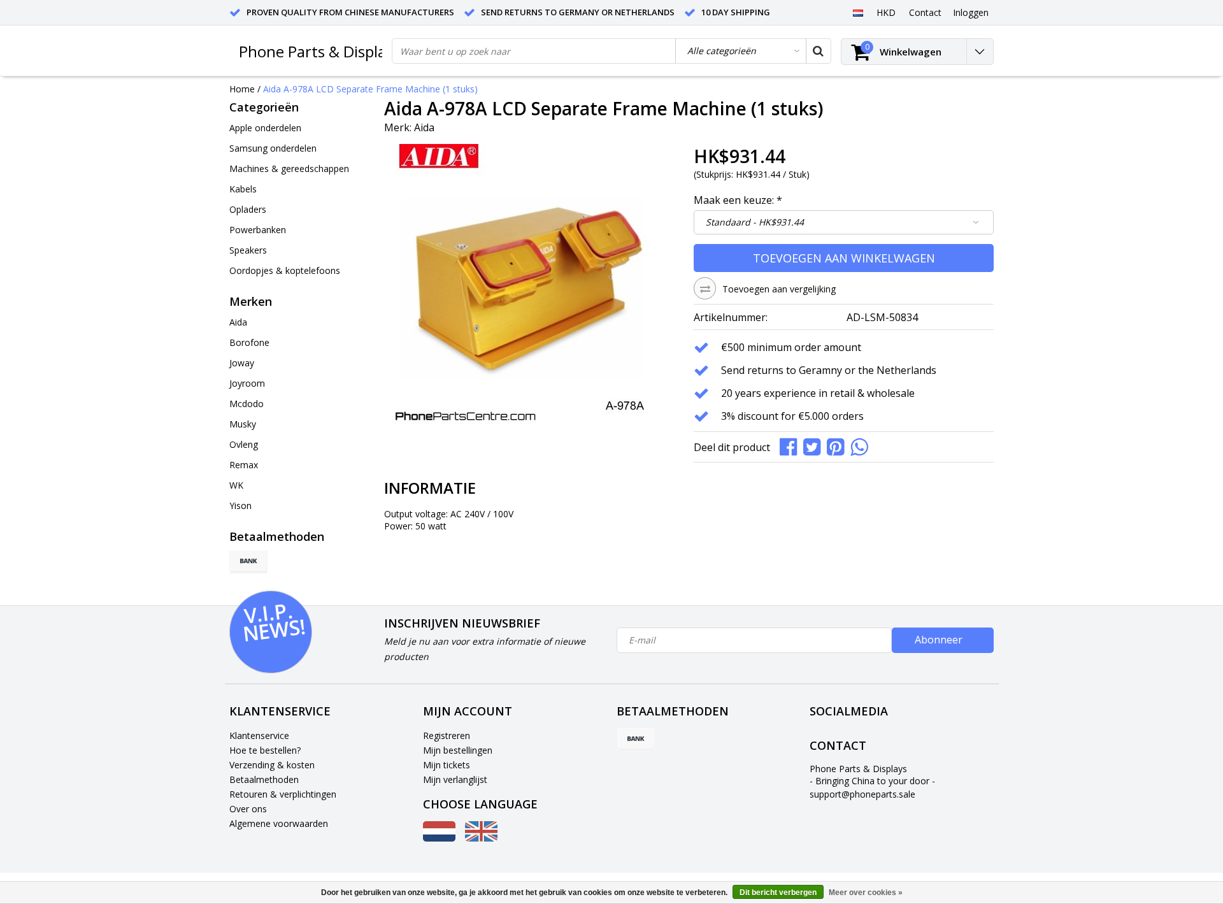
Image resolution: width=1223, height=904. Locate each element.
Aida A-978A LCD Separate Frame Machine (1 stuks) (370, 89)
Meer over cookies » (866, 892)
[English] (481, 838)
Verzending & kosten (272, 765)
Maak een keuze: (738, 200)
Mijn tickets (446, 765)
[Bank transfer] (248, 561)
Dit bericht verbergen (778, 892)
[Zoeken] (817, 50)
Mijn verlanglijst (455, 779)
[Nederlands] (857, 12)
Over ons (248, 809)
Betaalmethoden (264, 779)
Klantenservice (259, 735)
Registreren (446, 735)
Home (242, 89)
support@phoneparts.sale (862, 794)
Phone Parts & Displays (320, 51)
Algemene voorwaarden (278, 823)
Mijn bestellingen (457, 750)
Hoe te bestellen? (265, 750)
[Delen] (791, 446)
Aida (424, 127)
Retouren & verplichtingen (282, 794)
